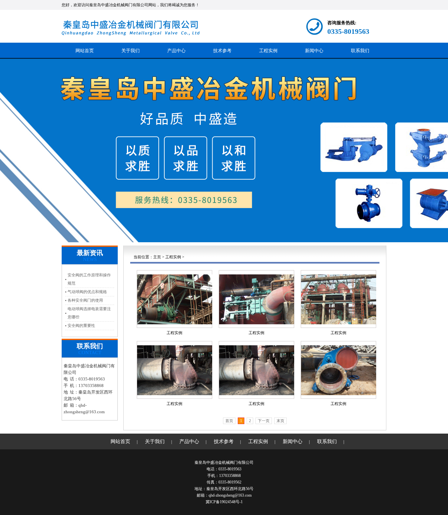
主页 (157, 257)
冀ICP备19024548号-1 (224, 502)
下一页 (264, 420)
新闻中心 (314, 50)
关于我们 (130, 50)
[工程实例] (174, 299)
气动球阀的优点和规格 (87, 292)
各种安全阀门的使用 (85, 300)
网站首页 (84, 50)
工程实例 (268, 50)
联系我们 (360, 50)
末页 (280, 420)
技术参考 (222, 50)
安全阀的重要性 (81, 325)
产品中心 (176, 50)
